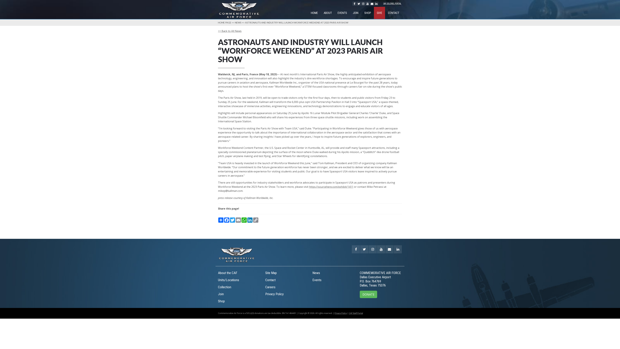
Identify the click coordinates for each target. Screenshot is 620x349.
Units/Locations (228, 280)
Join (355, 13)
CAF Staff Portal (356, 313)
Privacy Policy (274, 294)
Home (314, 13)
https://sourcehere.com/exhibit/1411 (331, 187)
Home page (224, 22)
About (328, 13)
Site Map (271, 273)
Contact (393, 13)
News (238, 22)
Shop (367, 13)
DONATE (368, 294)
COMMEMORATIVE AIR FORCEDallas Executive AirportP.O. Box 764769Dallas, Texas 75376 (380, 279)
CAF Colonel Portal (392, 3)
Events (342, 13)
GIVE (379, 13)
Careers (270, 287)
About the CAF (227, 273)
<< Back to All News (230, 31)
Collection (224, 287)
